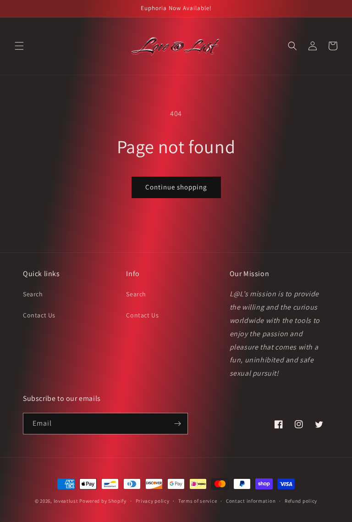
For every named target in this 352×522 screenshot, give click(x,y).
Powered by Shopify (102, 501)
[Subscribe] (177, 423)
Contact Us (39, 315)
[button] (19, 46)
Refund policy (301, 501)
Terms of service (197, 501)
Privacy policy (153, 501)
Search (33, 294)
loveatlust (66, 501)
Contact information (250, 501)
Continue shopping (176, 187)
